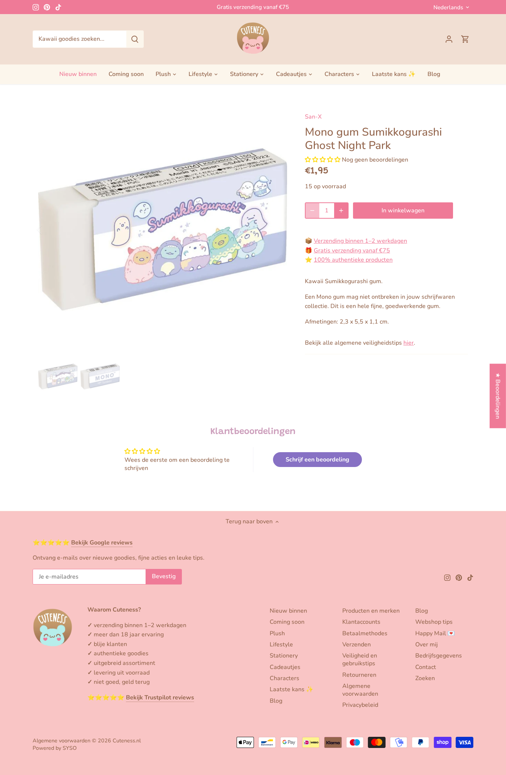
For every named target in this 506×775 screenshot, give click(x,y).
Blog (276, 701)
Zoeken (425, 678)
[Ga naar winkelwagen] (465, 39)
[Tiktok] (58, 7)
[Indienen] (134, 39)
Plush (277, 633)
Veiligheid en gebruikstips (359, 660)
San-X (313, 117)
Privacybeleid (360, 705)
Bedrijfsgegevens (438, 656)
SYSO (70, 748)
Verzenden (356, 644)
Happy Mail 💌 (435, 633)
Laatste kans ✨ (291, 689)
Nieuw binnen (288, 611)
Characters (284, 678)
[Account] (449, 39)
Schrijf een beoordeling (317, 460)
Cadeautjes (285, 667)
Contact (425, 667)
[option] (162, 229)
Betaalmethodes (364, 633)
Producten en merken (371, 611)
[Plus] (341, 210)
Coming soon (287, 622)
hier (408, 343)
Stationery (284, 656)
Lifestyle (281, 644)
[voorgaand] (49, 229)
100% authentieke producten (353, 260)
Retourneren (359, 675)
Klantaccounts (361, 622)
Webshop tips (434, 622)
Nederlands (448, 7)
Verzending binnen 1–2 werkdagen (360, 241)
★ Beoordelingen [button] (498, 395)
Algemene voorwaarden (360, 690)
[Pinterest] (47, 7)
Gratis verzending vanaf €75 (253, 7)
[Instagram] (36, 7)
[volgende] (275, 229)
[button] (322, 160)
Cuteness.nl (127, 740)
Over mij (426, 644)
